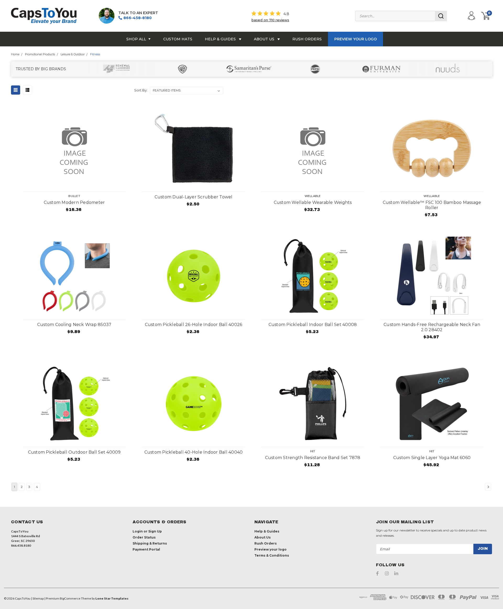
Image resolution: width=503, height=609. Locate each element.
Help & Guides (221, 39)
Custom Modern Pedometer (74, 202)
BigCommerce (70, 598)
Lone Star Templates (111, 598)
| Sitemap (37, 598)
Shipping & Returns (150, 543)
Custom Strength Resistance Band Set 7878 (312, 457)
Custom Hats (177, 39)
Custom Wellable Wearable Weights (313, 202)
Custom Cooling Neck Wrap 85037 (74, 324)
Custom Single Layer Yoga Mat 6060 (432, 457)
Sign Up (155, 531)
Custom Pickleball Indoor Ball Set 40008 (313, 324)
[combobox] (401, 16)
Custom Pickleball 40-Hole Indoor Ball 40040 (193, 452)
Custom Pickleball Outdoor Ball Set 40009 (74, 452)
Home (15, 54)
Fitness (95, 54)
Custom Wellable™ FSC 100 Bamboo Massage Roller (432, 205)
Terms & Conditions (271, 555)
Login (138, 531)
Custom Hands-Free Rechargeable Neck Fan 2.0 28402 (432, 327)
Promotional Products (40, 54)
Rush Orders (307, 39)
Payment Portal (146, 549)
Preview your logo (355, 39)
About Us (264, 39)
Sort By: (140, 90)
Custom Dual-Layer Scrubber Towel (194, 196)
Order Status (144, 537)
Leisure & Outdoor (73, 54)
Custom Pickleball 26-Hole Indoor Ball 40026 (193, 324)
